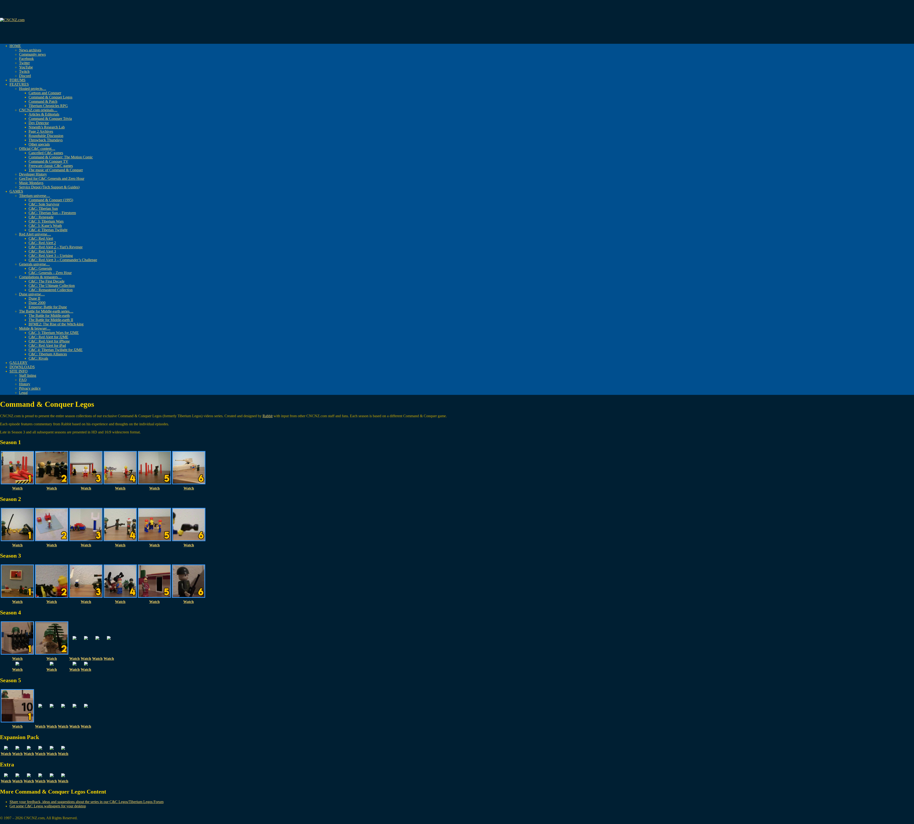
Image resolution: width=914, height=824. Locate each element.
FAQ (23, 380)
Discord (25, 76)
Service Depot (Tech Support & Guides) (49, 187)
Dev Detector (39, 123)
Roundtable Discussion (46, 136)
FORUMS (17, 80)
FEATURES (19, 84)
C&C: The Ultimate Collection (52, 286)
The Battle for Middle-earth (49, 316)
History (24, 384)
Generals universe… (34, 264)
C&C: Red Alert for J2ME (48, 337)
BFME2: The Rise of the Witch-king (56, 324)
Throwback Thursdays (46, 140)
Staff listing (27, 375)
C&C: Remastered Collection (51, 290)
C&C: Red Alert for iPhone (49, 341)
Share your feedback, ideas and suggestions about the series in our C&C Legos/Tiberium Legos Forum (87, 802)
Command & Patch (43, 101)
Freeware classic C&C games (51, 166)
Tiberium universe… (34, 196)
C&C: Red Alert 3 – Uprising (51, 256)
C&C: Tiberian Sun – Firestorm (52, 213)
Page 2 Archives (41, 131)
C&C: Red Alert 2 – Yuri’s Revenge (56, 247)
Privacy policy (30, 388)
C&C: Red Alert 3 (42, 251)
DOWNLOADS (22, 367)
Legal (23, 393)
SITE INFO (19, 371)
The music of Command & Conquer (56, 170)
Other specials (39, 144)
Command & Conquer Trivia (50, 119)
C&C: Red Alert (41, 238)
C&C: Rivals (38, 358)
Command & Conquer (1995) (51, 200)
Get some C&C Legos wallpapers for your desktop (48, 806)
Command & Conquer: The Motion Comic (61, 157)
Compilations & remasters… (40, 277)
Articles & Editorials (44, 114)
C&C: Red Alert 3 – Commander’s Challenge (63, 260)
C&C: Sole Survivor (44, 204)
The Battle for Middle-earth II (51, 320)
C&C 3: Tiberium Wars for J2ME (54, 333)
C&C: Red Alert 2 (42, 243)
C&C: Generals (40, 268)
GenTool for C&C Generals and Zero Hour (51, 179)
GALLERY (19, 363)
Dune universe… (32, 294)
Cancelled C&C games (46, 153)
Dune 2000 (37, 303)
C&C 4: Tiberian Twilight (48, 230)
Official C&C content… (37, 149)
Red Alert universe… (35, 234)
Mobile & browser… (34, 328)
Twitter (24, 63)
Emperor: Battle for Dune (48, 307)
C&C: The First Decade (47, 281)
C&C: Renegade (41, 217)
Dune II (34, 298)
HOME (15, 46)
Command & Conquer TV (48, 161)
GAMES (16, 191)
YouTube (26, 67)
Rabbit (268, 416)
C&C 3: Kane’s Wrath (45, 226)
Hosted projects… (32, 89)
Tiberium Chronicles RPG (48, 106)
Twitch (24, 71)
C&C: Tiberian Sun (43, 208)
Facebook (26, 59)
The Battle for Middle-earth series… (46, 311)
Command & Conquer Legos (50, 97)
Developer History (33, 174)
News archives (30, 50)
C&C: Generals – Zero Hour (50, 273)
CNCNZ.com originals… (38, 110)
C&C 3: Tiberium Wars (46, 221)
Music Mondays (31, 183)
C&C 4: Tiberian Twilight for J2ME (56, 350)
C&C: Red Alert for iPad (47, 345)
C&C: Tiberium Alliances (48, 354)
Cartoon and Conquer (45, 93)
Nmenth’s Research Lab (47, 127)
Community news (32, 54)
